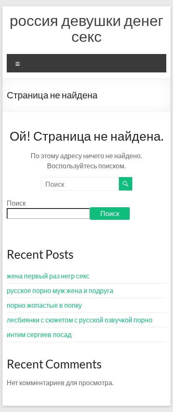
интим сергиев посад (39, 334)
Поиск (16, 203)
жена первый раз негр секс (48, 276)
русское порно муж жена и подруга (60, 290)
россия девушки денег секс (86, 28)
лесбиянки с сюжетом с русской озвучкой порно (79, 320)
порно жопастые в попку (44, 305)
